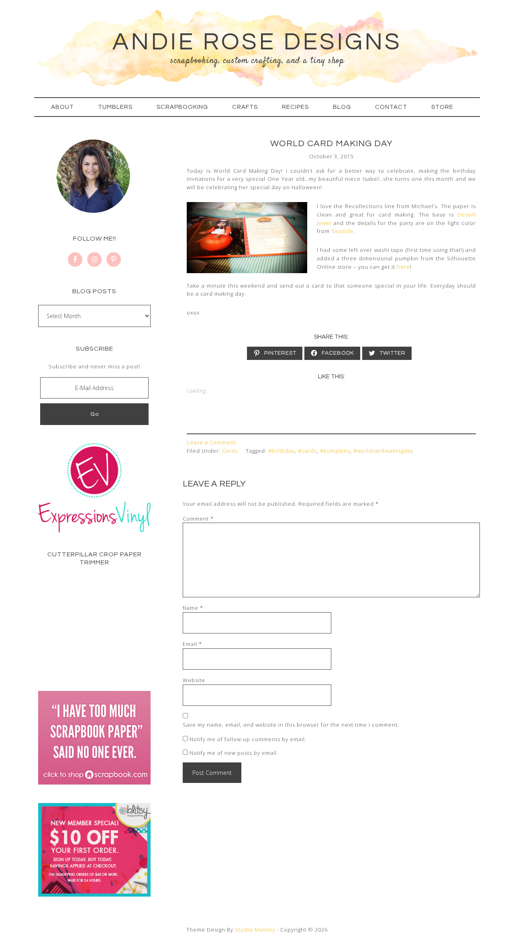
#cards (307, 450)
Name (193, 607)
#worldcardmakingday (383, 450)
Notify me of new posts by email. (234, 752)
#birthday (281, 450)
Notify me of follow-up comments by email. (248, 739)
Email (192, 644)
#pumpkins (335, 450)
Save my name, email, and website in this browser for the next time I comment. (291, 724)
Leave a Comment (211, 442)
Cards (230, 450)
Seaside (342, 231)
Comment (198, 518)
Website (194, 680)
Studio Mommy (255, 929)
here (403, 266)
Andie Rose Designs (257, 42)
